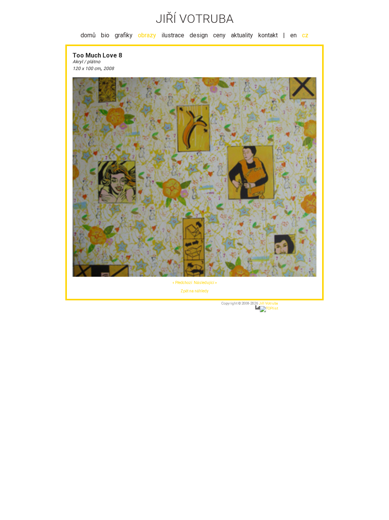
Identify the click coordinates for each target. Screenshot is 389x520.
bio (105, 35)
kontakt (268, 35)
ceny (219, 35)
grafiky (124, 35)
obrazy (147, 35)
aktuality (242, 35)
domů (88, 35)
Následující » (205, 283)
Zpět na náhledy (194, 291)
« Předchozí (182, 283)
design (199, 35)
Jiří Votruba (268, 303)
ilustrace (172, 35)
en (293, 35)
